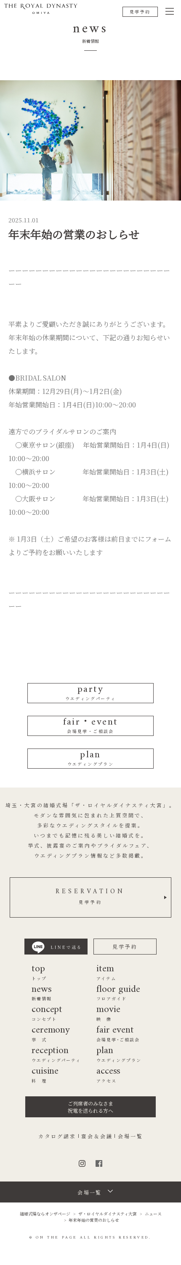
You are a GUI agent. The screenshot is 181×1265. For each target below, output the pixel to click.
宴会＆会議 (97, 1136)
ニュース (153, 1213)
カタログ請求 (57, 1136)
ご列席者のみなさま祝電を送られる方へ (90, 1107)
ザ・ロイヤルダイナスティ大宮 (107, 1213)
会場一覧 (130, 1136)
